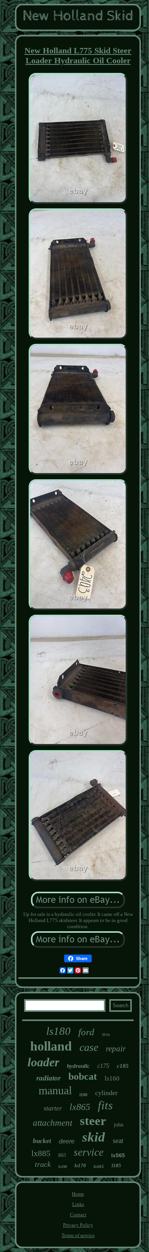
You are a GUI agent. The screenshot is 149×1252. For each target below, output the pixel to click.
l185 (116, 1165)
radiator (48, 1078)
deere (66, 1141)
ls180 (58, 1031)
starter (53, 1108)
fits (105, 1105)
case (88, 1047)
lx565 (118, 1155)
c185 (123, 1066)
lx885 (40, 1153)
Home (78, 1194)
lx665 (99, 1166)
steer (93, 1121)
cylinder (106, 1093)
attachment (52, 1123)
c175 (103, 1065)
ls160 (112, 1078)
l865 (62, 1155)
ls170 (80, 1165)
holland (51, 1046)
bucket (42, 1141)
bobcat (82, 1076)
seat (118, 1141)
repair (116, 1048)
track (43, 1164)
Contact (78, 1214)
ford (86, 1032)
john (118, 1125)
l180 (83, 1094)
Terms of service (78, 1235)
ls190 (62, 1167)
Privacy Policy (78, 1225)
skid (93, 1137)
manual (55, 1090)
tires (106, 1034)
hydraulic (78, 1066)
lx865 (80, 1107)
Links (78, 1204)
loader (43, 1062)
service (89, 1152)
